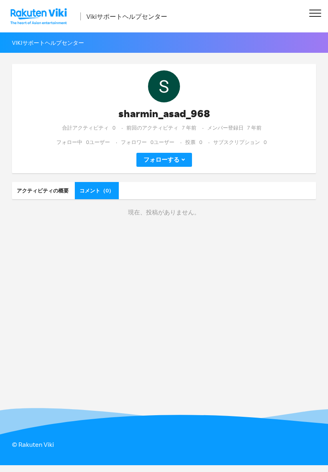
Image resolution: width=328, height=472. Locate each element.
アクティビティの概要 (43, 190)
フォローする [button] (162, 159)
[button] (315, 13)
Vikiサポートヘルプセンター (126, 16)
